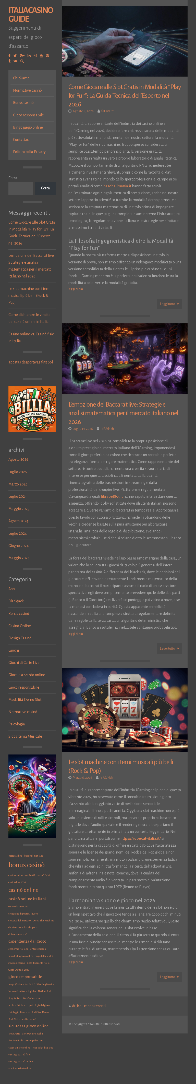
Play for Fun (14, 998)
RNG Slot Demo (40, 1012)
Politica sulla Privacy (29, 152)
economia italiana (18, 948)
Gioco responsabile (28, 115)
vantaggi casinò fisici (19, 1054)
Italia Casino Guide (30, 14)
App (11, 589)
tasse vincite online (19, 1047)
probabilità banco (17, 1005)
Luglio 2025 (17, 496)
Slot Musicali (15, 1040)
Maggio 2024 (19, 558)
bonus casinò (26, 865)
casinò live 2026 (17, 882)
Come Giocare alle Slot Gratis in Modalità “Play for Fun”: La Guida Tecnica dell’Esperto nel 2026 (124, 95)
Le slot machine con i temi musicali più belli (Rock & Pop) (29, 296)
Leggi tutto (168, 304)
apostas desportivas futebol (30, 362)
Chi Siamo (21, 78)
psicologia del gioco (39, 1005)
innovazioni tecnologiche (22, 991)
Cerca (12, 178)
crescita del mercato (19, 920)
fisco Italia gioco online (20, 956)
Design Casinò (19, 638)
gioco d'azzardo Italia (38, 962)
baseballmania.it (33, 855)
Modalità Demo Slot (24, 700)
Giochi (13, 650)
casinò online (23, 890)
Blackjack (16, 601)
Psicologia (16, 724)
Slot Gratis (14, 1033)
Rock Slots (14, 1019)
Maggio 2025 (18, 509)
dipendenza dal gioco (27, 941)
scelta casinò (29, 1019)
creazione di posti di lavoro (23, 913)
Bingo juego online (28, 127)
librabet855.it (112, 496)
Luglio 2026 (17, 472)
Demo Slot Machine (43, 920)
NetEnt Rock (45, 991)
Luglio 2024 (17, 533)
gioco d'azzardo (16, 962)
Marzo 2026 (18, 484)
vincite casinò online (19, 1068)
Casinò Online (19, 626)
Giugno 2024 (18, 546)
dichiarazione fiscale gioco (22, 927)
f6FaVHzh (108, 111)
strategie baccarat (34, 1040)
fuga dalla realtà (44, 956)
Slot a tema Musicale (25, 736)
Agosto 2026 (18, 459)
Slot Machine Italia (32, 1033)
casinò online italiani (27, 899)
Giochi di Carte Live (24, 663)
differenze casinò (17, 934)
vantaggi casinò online (20, 1061)
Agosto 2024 (18, 521)
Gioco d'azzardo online (26, 675)
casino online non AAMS (21, 875)
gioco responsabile (25, 977)
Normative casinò (27, 90)
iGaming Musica (45, 984)
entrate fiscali (38, 948)
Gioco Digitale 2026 (18, 969)
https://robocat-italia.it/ (21, 984)
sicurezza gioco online (28, 1026)
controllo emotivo (18, 906)
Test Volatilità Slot (42, 1047)
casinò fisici (43, 875)
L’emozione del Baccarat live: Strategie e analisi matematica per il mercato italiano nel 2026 (123, 413)
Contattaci (21, 140)
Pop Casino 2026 (31, 998)
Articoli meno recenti (89, 1006)
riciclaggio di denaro (19, 1012)
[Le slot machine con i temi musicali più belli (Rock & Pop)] (125, 709)
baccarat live (15, 855)
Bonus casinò (23, 103)
